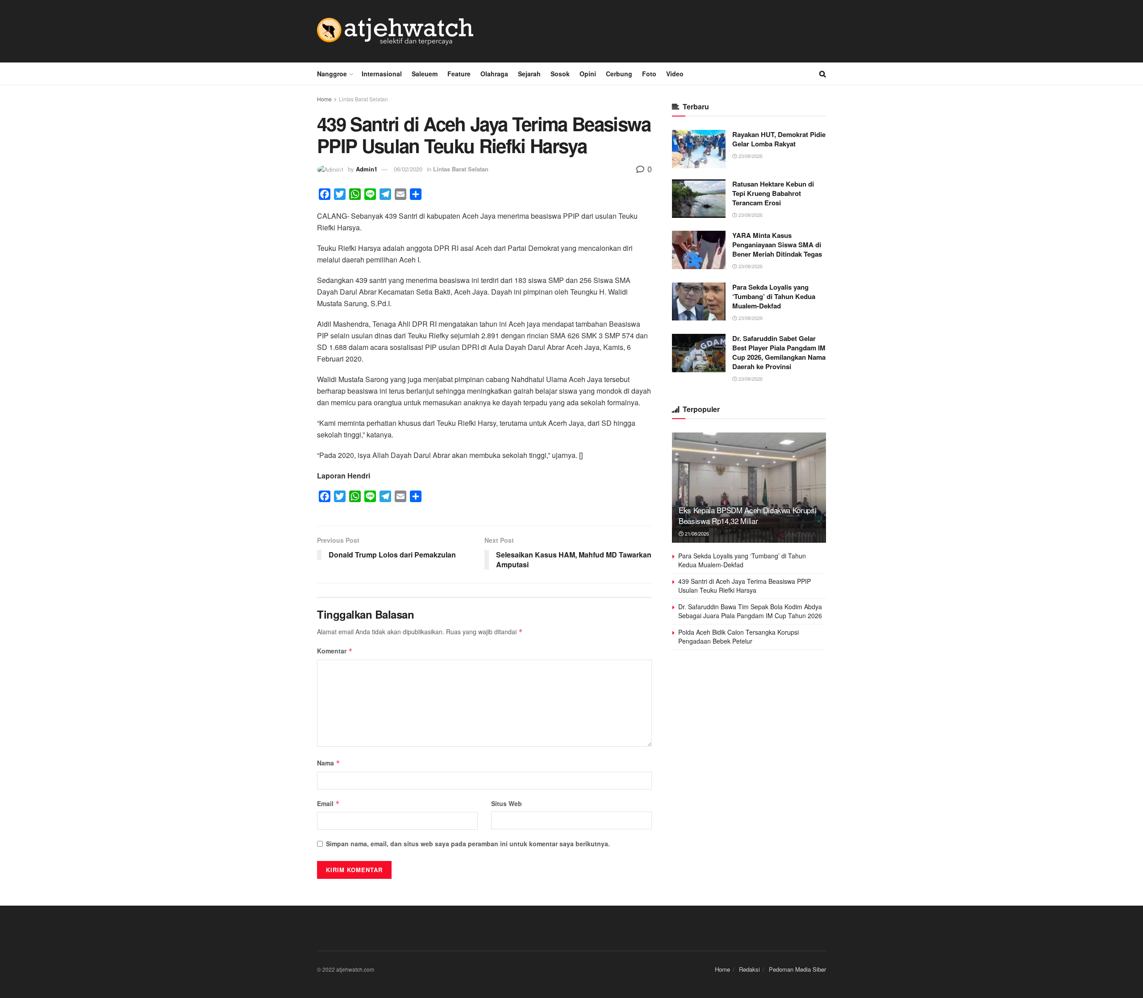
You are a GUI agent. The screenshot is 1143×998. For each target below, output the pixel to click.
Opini (588, 73)
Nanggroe (332, 73)
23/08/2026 (750, 155)
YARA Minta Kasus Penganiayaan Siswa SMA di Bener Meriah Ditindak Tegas (777, 244)
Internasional (382, 73)
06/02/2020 (408, 169)
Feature (459, 73)
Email (328, 803)
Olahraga (494, 73)
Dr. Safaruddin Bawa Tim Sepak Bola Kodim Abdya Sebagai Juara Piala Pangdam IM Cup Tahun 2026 (750, 611)
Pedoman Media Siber (797, 969)
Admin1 (366, 169)
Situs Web (506, 803)
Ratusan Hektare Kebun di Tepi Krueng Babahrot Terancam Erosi (773, 193)
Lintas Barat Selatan (363, 99)
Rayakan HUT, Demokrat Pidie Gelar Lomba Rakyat (779, 139)
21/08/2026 (696, 533)
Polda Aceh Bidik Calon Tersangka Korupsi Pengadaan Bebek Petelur (738, 636)
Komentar (335, 650)
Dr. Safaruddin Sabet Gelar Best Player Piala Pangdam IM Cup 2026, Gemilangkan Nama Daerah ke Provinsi (779, 352)
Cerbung (619, 73)
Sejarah (529, 73)
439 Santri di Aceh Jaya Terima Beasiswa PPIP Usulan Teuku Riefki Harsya (744, 586)
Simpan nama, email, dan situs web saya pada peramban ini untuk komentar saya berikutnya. (468, 843)
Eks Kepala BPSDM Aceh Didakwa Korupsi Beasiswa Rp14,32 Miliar (747, 515)
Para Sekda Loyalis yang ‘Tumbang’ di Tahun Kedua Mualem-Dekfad (773, 296)
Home (324, 99)
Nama (328, 762)
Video (675, 73)
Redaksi (749, 969)
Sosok (560, 73)
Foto (649, 73)
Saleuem (425, 73)
